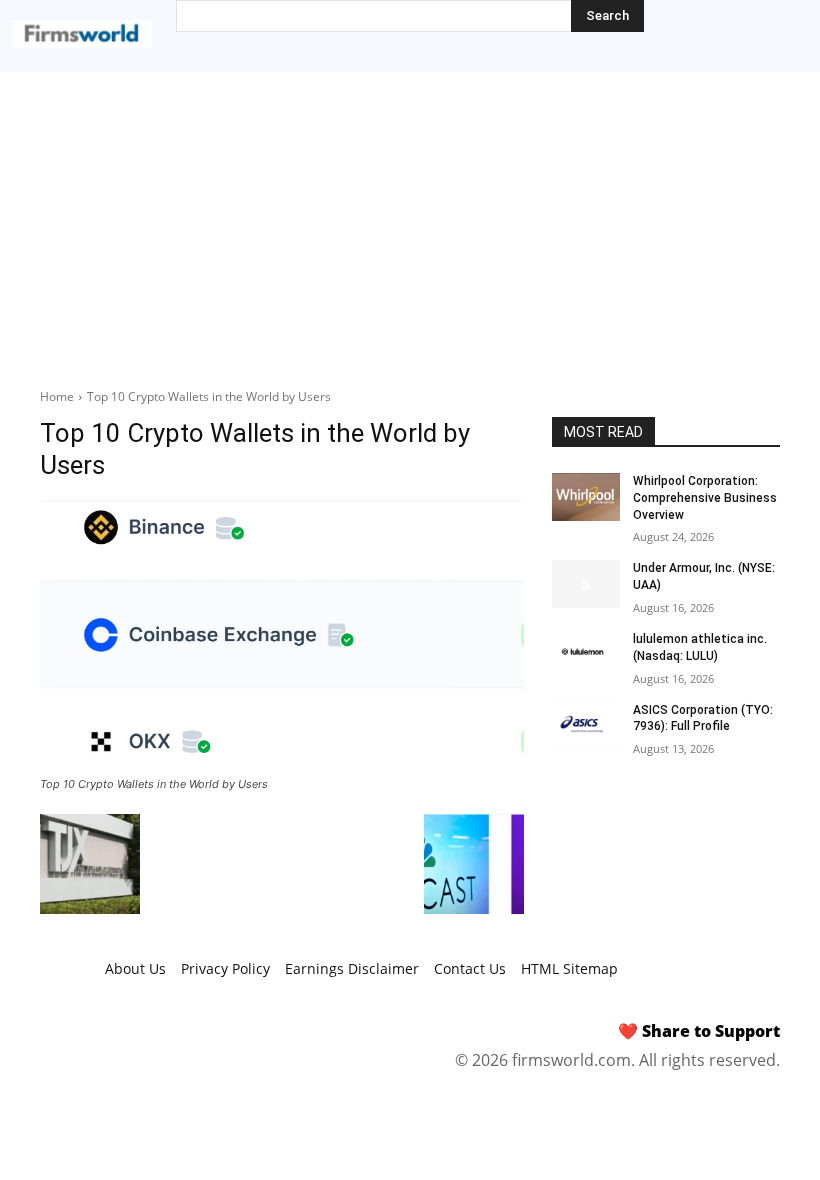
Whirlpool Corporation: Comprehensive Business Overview (705, 498)
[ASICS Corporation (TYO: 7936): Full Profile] (586, 726)
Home (57, 396)
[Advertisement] (410, 222)
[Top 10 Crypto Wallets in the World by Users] (282, 635)
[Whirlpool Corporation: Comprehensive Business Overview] (586, 497)
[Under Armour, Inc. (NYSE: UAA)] (586, 584)
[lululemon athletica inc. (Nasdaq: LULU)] (586, 655)
